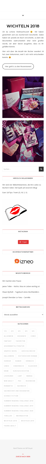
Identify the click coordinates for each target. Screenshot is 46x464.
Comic (33, 336)
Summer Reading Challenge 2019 (18, 406)
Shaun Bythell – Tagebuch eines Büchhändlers (20, 292)
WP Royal (29, 448)
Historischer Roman (27, 356)
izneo (6, 366)
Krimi (6, 371)
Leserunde (8, 376)
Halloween (9, 356)
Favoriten (20, 341)
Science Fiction (11, 396)
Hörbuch (30, 361)
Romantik (8, 386)
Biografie (22, 336)
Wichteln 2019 (27, 421)
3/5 (19, 331)
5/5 (33, 331)
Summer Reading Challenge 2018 (18, 401)
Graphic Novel (10, 351)
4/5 (26, 331)
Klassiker (32, 366)
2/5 (12, 331)
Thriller (8, 416)
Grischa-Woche (28, 351)
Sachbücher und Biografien (16, 391)
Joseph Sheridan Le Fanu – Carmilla (16, 297)
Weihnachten (22, 416)
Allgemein (8, 336)
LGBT (20, 376)
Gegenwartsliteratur (14, 346)
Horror (7, 361)
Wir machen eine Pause (11, 281)
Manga (29, 376)
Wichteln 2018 (10, 421)
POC (19, 381)
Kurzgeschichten (21, 371)
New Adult (9, 381)
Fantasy (8, 341)
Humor (18, 361)
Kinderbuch (19, 366)
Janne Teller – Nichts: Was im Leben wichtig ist (21, 286)
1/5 (5, 331)
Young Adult (10, 426)
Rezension (30, 381)
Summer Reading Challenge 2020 (18, 411)
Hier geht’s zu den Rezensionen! (18, 66)
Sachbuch (21, 386)
